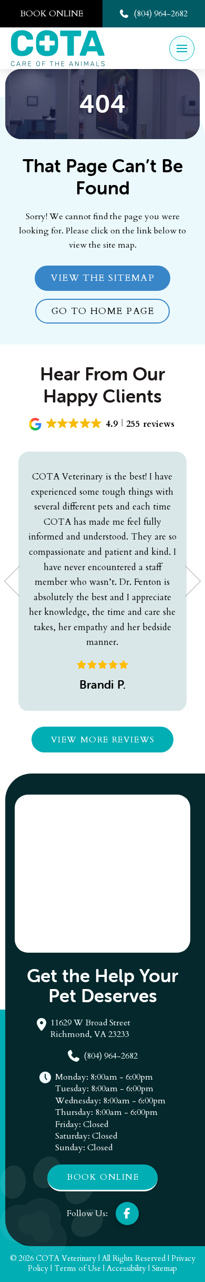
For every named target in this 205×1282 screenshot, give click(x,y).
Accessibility (126, 1269)
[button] (181, 48)
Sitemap (164, 1269)
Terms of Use (77, 1269)
